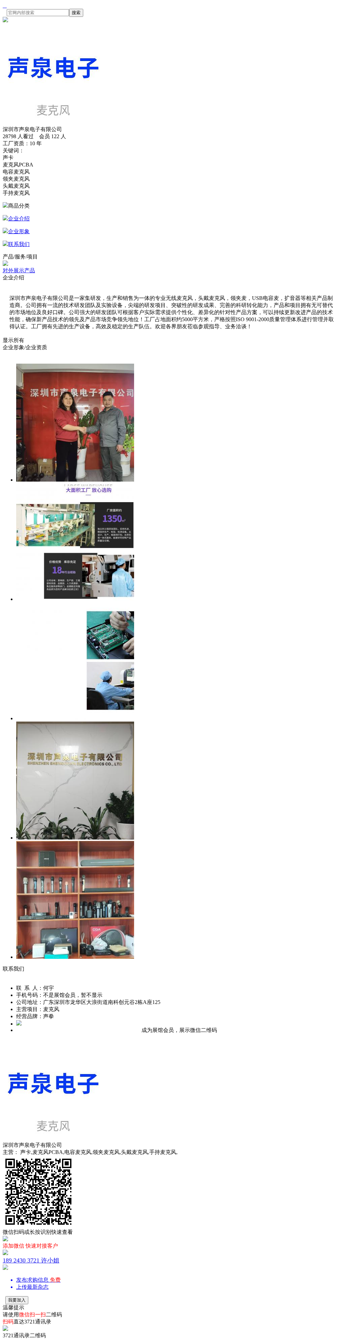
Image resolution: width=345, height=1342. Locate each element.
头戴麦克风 (16, 186)
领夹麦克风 (16, 179)
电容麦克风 (16, 172)
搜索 (76, 12)
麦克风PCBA (18, 164)
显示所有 (13, 340)
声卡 (8, 157)
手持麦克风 (16, 193)
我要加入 (17, 1300)
